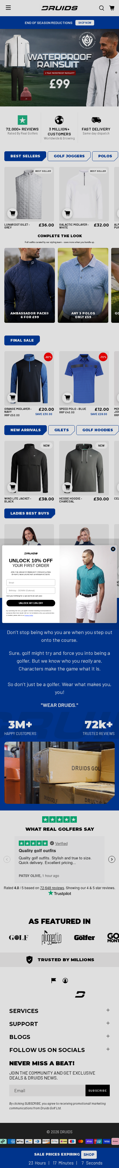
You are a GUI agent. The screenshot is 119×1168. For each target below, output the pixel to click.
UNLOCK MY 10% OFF (31, 603)
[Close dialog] (113, 549)
